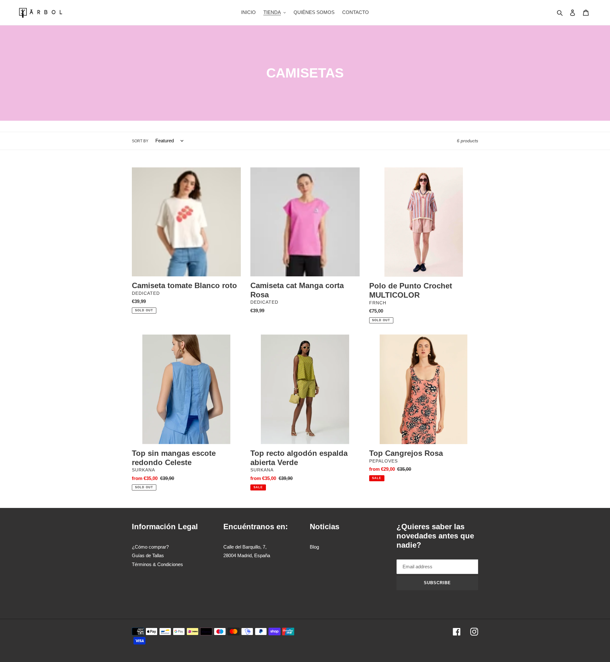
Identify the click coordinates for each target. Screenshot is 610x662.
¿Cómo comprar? (150, 547)
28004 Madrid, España (246, 555)
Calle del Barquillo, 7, (245, 547)
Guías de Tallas (148, 555)
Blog (314, 547)
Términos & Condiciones (157, 564)
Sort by (140, 141)
